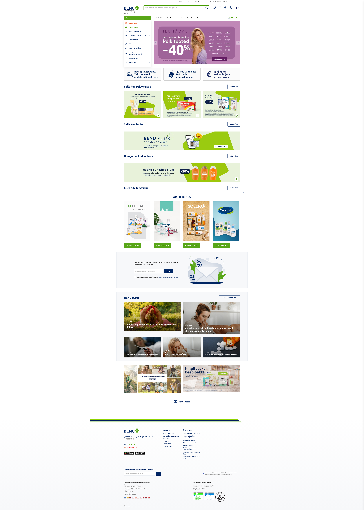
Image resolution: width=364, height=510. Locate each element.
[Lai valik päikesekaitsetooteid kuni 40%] (197, 42)
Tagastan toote (167, 446)
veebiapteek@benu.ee (145, 437)
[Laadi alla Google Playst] (129, 453)
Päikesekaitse (133, 58)
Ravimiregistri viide (168, 433)
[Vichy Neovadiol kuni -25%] (142, 104)
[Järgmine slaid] (238, 43)
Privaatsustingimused (189, 443)
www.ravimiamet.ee (198, 486)
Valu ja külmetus (134, 44)
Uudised (203, 2)
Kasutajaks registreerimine (171, 436)
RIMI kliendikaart (131, 448)
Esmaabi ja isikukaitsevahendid (135, 53)
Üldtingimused (187, 430)
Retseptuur (169, 18)
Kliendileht (226, 2)
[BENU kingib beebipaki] (211, 378)
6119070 (130, 438)
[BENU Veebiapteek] (131, 431)
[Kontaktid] (214, 7)
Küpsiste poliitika (188, 445)
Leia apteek (188, 2)
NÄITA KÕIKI (234, 86)
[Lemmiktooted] (220, 7)
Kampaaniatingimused (189, 440)
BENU (180, 2)
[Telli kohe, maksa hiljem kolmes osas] (221, 74)
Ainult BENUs (158, 18)
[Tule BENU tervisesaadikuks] (152, 379)
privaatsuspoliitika (215, 474)
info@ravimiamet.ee (209, 486)
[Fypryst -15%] (221, 104)
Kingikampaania (134, 27)
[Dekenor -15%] (182, 104)
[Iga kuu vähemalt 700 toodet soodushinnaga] (182, 74)
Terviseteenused (182, 18)
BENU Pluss (235, 18)
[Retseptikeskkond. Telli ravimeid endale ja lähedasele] (142, 74)
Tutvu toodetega (132, 245)
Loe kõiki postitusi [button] (229, 297)
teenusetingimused (227, 474)
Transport (166, 441)
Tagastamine (167, 443)
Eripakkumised (133, 23)
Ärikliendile (195, 18)
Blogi (209, 2)
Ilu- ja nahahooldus (135, 31)
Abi (232, 2)
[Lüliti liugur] (186, 62)
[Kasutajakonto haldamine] (225, 7)
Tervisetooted (133, 40)
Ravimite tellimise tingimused (191, 433)
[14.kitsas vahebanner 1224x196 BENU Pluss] (182, 141)
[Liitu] (158, 474)
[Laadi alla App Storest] (140, 453)
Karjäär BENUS (217, 2)
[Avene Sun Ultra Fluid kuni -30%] (182, 172)
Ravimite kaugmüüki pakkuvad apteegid (203, 485)
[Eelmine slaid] (155, 43)
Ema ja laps (132, 62)
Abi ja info (166, 430)
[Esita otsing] (206, 7)
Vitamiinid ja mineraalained (138, 35)
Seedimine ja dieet (135, 48)
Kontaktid (196, 2)
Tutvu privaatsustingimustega (168, 277)
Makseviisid (166, 438)
